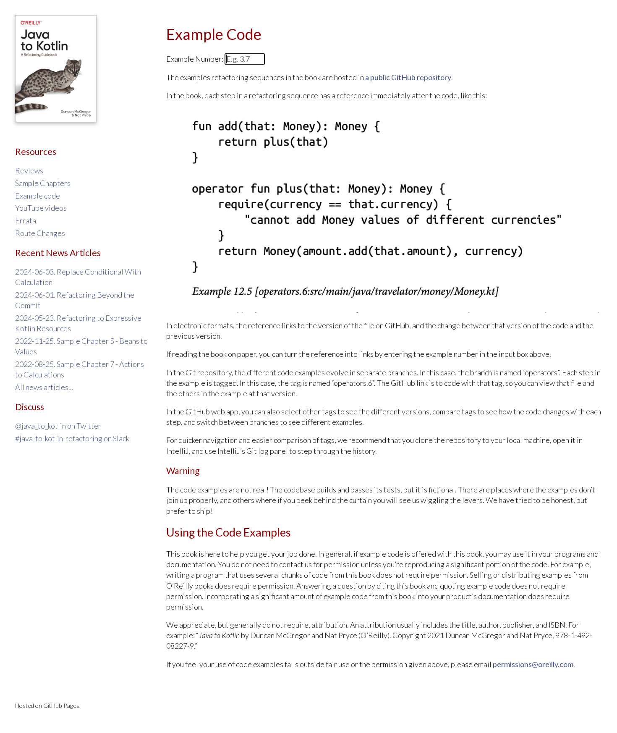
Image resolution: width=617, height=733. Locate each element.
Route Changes (40, 233)
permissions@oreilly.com (533, 664)
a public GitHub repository (408, 77)
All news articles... (44, 387)
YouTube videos (41, 207)
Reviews (29, 170)
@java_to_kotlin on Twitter (58, 425)
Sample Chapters (43, 183)
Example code (37, 195)
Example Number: (195, 58)
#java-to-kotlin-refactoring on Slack (72, 438)
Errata (25, 220)
